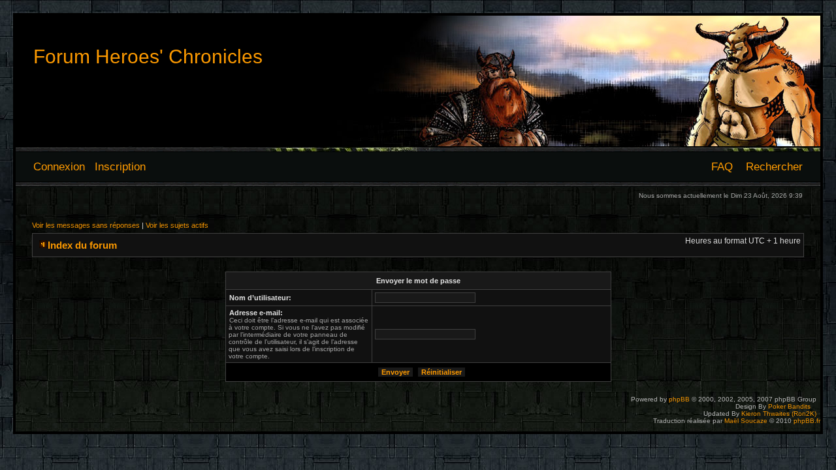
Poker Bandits (789, 406)
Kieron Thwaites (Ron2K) (778, 413)
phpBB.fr (807, 420)
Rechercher (774, 166)
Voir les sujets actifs (177, 225)
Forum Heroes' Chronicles (148, 56)
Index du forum (82, 245)
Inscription (120, 166)
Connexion (59, 166)
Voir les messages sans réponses (86, 225)
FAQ (722, 166)
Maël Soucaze (745, 420)
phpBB (679, 399)
